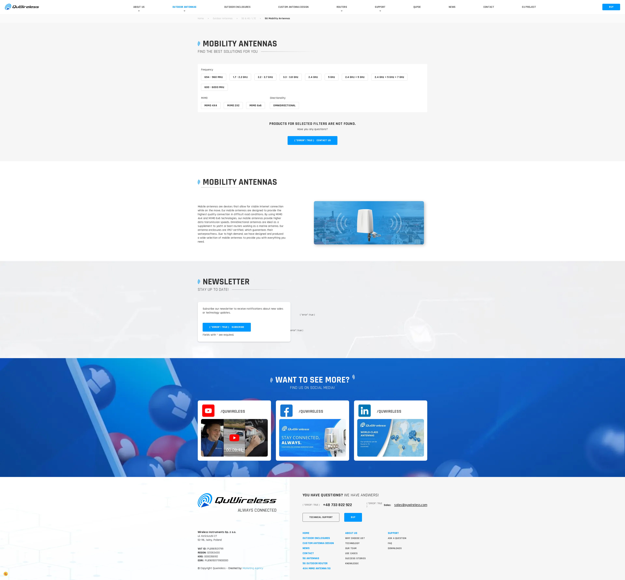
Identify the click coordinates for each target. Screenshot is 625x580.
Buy (353, 517)
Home (306, 533)
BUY (611, 7)
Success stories (355, 558)
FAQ (390, 543)
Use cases (351, 553)
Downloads (395, 548)
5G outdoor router (315, 563)
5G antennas (311, 558)
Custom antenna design (318, 543)
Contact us (312, 140)
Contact (308, 553)
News (306, 548)
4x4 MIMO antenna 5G (317, 568)
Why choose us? (355, 538)
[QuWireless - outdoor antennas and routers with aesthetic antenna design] (22, 7)
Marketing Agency (252, 568)
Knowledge (352, 563)
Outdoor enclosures (316, 538)
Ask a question (397, 538)
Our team (351, 548)
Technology (352, 543)
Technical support (321, 517)
